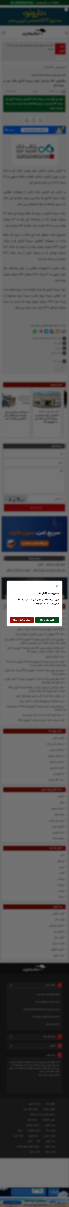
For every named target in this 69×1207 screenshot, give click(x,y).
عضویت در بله (47, 620)
